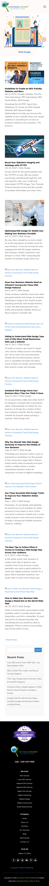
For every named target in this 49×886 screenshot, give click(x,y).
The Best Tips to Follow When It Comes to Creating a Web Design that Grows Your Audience (23, 550)
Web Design (23, 100)
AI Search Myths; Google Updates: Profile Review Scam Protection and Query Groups (24, 690)
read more (10, 129)
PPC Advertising (29, 97)
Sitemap (19, 881)
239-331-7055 (27, 761)
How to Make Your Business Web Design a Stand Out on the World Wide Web (24, 601)
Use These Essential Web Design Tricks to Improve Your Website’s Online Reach (24, 496)
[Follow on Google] (22, 860)
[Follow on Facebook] (13, 860)
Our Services (25, 830)
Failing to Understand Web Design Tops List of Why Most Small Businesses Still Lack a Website (24, 339)
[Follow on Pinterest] (31, 860)
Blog (24, 834)
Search (38, 650)
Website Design (24, 799)
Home (24, 818)
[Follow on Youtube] (26, 860)
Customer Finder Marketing (21, 867)
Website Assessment (24, 803)
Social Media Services (24, 807)
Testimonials (24, 838)
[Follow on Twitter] (18, 860)
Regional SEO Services (25, 787)
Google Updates (25, 94)
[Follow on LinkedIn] (35, 860)
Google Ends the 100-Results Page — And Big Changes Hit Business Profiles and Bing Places (23, 701)
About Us (24, 822)
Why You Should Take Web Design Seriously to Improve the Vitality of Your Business (22, 445)
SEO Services (24, 776)
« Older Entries (11, 640)
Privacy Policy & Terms (32, 881)
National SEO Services (24, 783)
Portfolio (24, 826)
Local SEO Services (24, 779)
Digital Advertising (24, 795)
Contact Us (24, 842)
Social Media (11, 100)
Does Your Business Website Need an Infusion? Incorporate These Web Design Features (23, 285)
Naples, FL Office (24, 853)
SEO (40, 97)
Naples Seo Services (24, 791)
